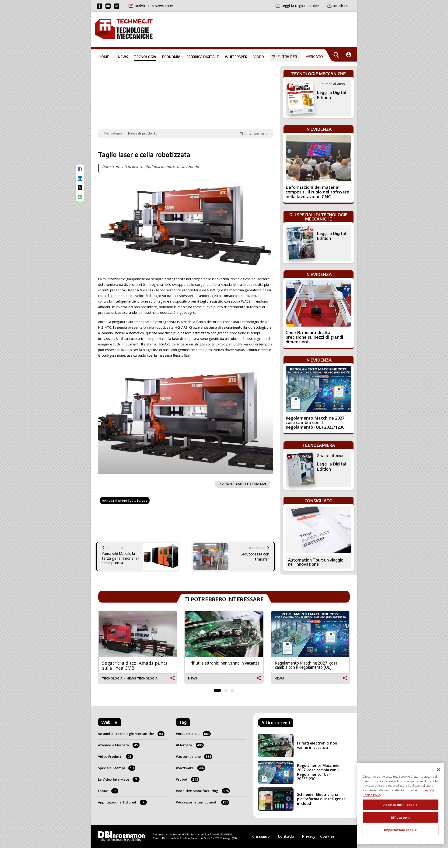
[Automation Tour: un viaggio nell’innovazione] (318, 530)
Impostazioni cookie (400, 830)
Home (104, 57)
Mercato (190, 745)
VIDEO (258, 57)
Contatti (286, 836)
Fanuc (107, 791)
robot (188, 779)
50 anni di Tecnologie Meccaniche (130, 733)
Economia (171, 57)
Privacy (308, 836)
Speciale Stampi (116, 768)
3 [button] (232, 689)
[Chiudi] (438, 770)
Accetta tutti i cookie (400, 805)
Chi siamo (261, 836)
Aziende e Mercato (118, 745)
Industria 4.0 (194, 733)
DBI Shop (340, 5)
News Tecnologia (142, 678)
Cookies (327, 836)
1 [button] (217, 689)
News (123, 57)
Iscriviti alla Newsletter (153, 5)
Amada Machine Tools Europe (125, 500)
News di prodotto (143, 133)
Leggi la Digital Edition (300, 5)
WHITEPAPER (236, 57)
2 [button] (226, 689)
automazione (194, 756)
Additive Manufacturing (203, 791)
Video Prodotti (114, 756)
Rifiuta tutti (400, 817)
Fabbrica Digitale (202, 57)
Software (191, 768)
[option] (185, 421)
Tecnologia (145, 57)
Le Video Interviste (117, 779)
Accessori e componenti (203, 802)
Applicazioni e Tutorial (121, 802)
